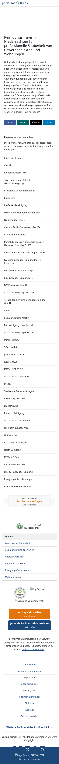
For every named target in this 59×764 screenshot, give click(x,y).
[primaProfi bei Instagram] (42, 749)
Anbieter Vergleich (14, 556)
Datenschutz (29, 664)
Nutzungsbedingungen (29, 671)
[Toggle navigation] (55, 3)
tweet (37, 122)
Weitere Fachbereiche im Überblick (29, 727)
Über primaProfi (29, 683)
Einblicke (29, 703)
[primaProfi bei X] (28, 749)
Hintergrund (29, 690)
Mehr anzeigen (13, 576)
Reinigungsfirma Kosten (17, 570)
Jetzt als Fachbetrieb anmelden (29, 625)
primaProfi (8, 3)
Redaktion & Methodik (29, 696)
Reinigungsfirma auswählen (19, 549)
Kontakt (29, 709)
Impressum (30, 677)
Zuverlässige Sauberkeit (17, 543)
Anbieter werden (29, 716)
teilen (10, 122)
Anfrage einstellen (29, 614)
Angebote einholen (15, 563)
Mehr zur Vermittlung (33, 649)
